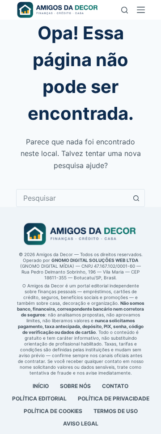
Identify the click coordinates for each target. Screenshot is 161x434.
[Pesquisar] (124, 10)
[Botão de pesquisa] (135, 198)
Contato (115, 386)
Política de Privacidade (113, 398)
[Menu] (141, 10)
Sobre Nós (75, 386)
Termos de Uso (115, 411)
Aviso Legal (80, 423)
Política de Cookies (53, 411)
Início (41, 386)
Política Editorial (39, 398)
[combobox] (72, 198)
